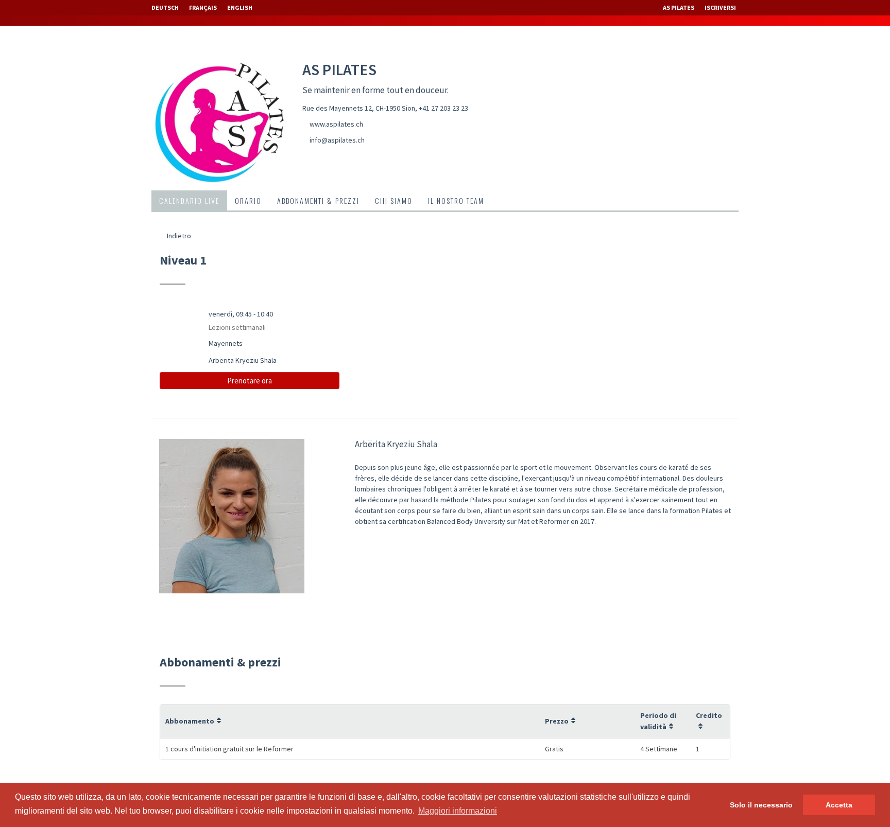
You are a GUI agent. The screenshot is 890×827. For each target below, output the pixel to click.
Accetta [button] (839, 805)
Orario (248, 200)
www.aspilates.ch (336, 124)
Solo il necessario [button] (761, 805)
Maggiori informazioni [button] (457, 810)
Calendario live (189, 200)
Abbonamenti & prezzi (318, 200)
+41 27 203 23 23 (443, 108)
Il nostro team (456, 200)
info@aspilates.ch (337, 140)
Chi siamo (394, 200)
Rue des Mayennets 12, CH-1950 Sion (358, 108)
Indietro (178, 235)
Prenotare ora (249, 380)
